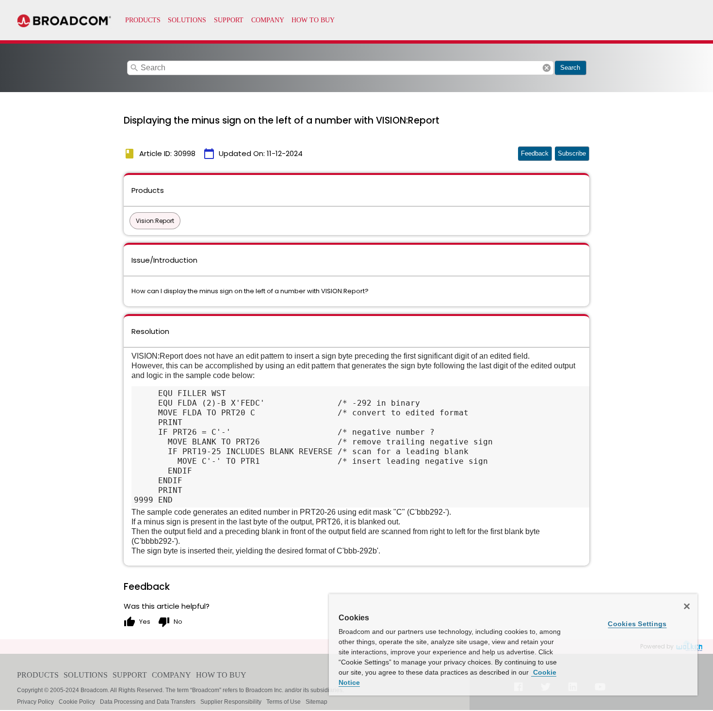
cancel (546, 68)
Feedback (535, 153)
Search (570, 67)
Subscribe (572, 153)
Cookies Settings (637, 624)
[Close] (687, 606)
